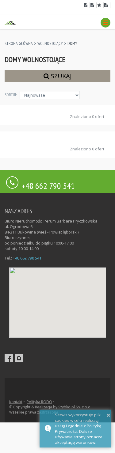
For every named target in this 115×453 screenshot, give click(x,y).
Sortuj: (11, 95)
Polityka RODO (39, 401)
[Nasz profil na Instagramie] (19, 358)
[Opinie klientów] (100, 5)
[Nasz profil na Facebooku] (9, 358)
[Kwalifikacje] (93, 5)
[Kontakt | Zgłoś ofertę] (107, 5)
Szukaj (60, 76)
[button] (105, 23)
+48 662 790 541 (48, 185)
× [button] (108, 415)
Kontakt (15, 401)
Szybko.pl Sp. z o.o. (74, 407)
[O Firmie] (86, 5)
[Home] (10, 22)
